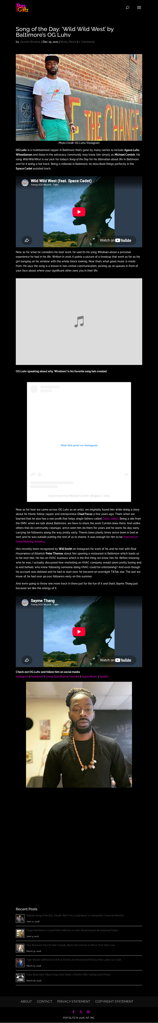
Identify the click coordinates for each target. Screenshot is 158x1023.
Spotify (103, 676)
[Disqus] (79, 840)
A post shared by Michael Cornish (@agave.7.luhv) (79, 495)
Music (64, 41)
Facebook (37, 676)
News (72, 41)
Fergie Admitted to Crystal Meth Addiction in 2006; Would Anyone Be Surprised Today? (72, 930)
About (26, 1001)
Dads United (110, 518)
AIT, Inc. (90, 1017)
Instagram (22, 676)
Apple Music (89, 676)
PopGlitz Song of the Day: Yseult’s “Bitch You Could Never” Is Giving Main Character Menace (75, 915)
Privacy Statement (73, 1001)
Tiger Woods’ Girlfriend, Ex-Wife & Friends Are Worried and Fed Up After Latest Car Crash (73, 959)
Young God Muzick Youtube (62, 676)
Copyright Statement (114, 1001)
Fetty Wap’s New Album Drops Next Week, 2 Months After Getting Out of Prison (68, 974)
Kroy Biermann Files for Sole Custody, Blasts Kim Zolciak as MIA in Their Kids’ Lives (70, 945)
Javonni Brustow (30, 41)
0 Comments (86, 41)
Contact (44, 1001)
